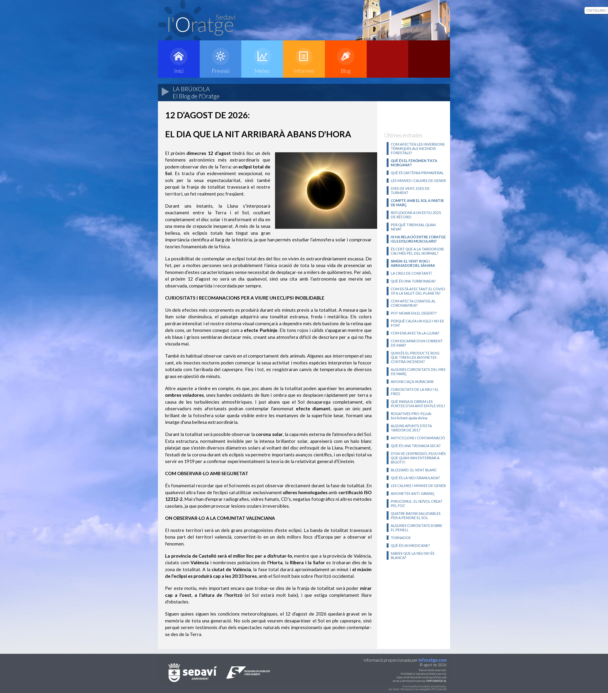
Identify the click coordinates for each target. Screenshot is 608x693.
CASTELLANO (596, 10)
